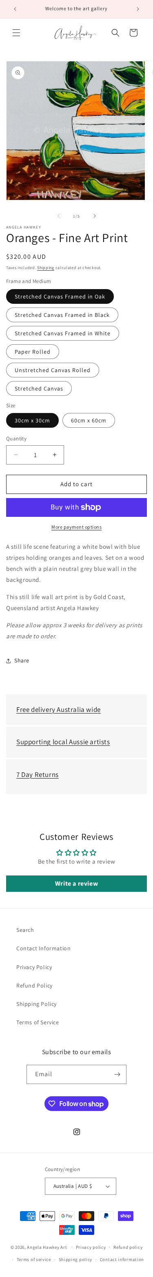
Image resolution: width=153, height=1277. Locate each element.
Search (25, 930)
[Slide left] (59, 216)
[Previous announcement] (15, 9)
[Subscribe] (117, 1074)
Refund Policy (34, 985)
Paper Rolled (33, 351)
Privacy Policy (34, 967)
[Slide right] (95, 216)
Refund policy (127, 1247)
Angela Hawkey (23, 227)
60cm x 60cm (88, 420)
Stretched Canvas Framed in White (63, 333)
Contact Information (43, 948)
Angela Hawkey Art (47, 1247)
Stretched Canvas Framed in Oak (60, 296)
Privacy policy (91, 1247)
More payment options (76, 527)
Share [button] (21, 660)
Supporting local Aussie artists (63, 741)
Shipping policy (76, 1259)
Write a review (76, 883)
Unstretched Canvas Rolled (53, 370)
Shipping (45, 267)
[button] (16, 33)
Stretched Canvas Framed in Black (62, 315)
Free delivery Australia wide (58, 709)
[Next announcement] (138, 9)
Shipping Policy (36, 1004)
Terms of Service (37, 1022)
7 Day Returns (37, 774)
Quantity (16, 438)
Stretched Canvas (39, 388)
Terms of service (34, 1259)
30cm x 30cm (32, 420)
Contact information (122, 1259)
